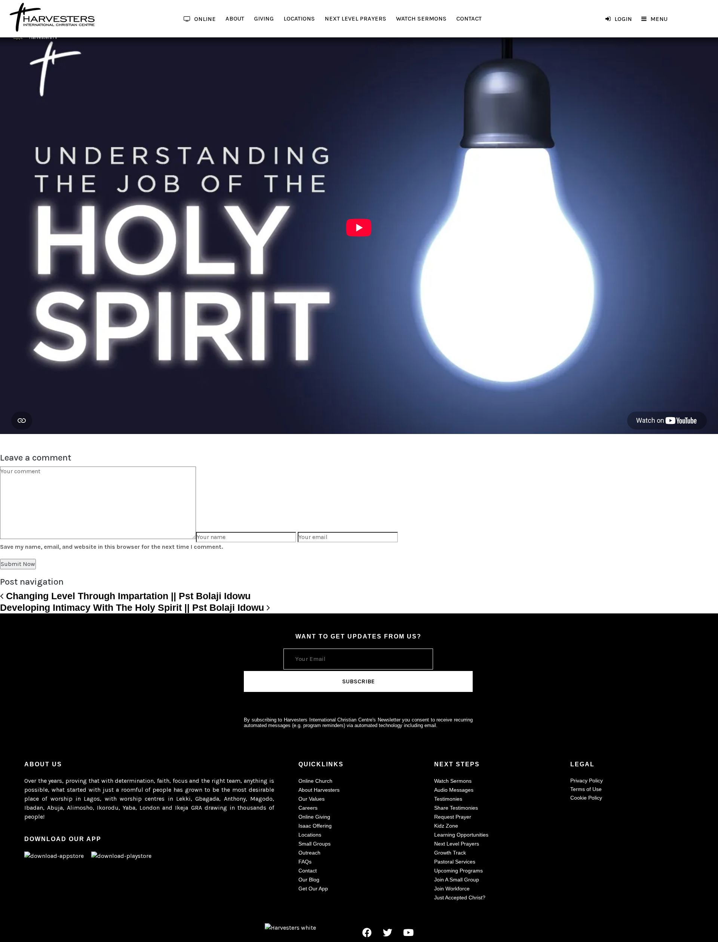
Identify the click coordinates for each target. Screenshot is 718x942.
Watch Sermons (453, 781)
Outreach (309, 853)
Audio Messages (453, 790)
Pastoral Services (454, 862)
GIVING (264, 18)
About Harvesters (319, 790)
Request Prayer (452, 817)
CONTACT (469, 18)
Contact (307, 871)
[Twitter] (387, 932)
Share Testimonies (456, 808)
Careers (307, 808)
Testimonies (448, 799)
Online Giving (314, 817)
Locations (309, 835)
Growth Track (450, 853)
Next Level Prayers (456, 844)
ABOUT (234, 18)
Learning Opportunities (461, 835)
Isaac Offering (315, 826)
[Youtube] (408, 932)
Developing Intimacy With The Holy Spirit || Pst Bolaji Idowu (133, 607)
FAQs (305, 862)
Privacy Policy (586, 781)
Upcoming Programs (458, 871)
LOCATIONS (299, 18)
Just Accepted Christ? (459, 898)
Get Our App (313, 889)
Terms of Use (586, 789)
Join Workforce (452, 889)
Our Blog (308, 880)
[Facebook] (367, 932)
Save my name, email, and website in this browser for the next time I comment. (111, 546)
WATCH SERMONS (421, 18)
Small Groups (314, 844)
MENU (659, 18)
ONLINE (205, 18)
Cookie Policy (586, 798)
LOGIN (623, 18)
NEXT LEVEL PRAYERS (355, 18)
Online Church (315, 781)
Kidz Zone (446, 826)
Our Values (311, 799)
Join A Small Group (456, 880)
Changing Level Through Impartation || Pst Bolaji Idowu (127, 596)
